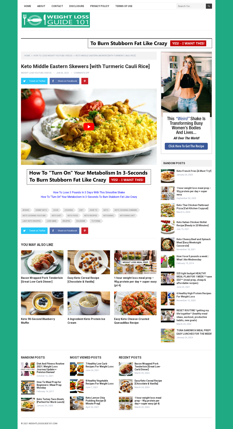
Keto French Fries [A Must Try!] (194, 171)
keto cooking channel (126, 210)
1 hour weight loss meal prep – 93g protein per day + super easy (194, 191)
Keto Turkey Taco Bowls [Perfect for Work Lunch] (50, 400)
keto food (73, 215)
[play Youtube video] (89, 127)
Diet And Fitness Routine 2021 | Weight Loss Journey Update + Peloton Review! (50, 368)
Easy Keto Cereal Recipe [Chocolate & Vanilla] (148, 382)
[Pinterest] (84, 81)
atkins (26, 210)
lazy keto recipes (32, 221)
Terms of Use (123, 6)
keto (106, 210)
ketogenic (108, 215)
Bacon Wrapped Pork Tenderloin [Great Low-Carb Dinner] (148, 366)
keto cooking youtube (34, 215)
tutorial (95, 221)
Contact (57, 6)
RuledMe (80, 221)
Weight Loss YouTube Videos (36, 73)
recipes (66, 221)
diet (81, 210)
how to (93, 210)
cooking (69, 210)
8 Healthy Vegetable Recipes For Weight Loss (100, 382)
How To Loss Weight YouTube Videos (52, 55)
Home (27, 6)
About (41, 6)
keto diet (56, 215)
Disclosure (76, 6)
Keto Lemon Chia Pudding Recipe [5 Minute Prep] (96, 400)
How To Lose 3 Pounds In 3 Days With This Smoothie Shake (89, 192)
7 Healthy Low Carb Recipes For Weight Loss (100, 365)
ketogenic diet (127, 215)
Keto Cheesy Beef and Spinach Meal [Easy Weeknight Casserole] (194, 242)
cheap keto (41, 210)
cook (55, 210)
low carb (51, 221)
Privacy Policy (99, 6)
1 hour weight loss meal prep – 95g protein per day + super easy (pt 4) (135, 281)
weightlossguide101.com (43, 423)
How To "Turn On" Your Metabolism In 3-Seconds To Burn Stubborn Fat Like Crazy (89, 196)
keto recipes (90, 215)
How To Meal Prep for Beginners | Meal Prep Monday (49, 385)
